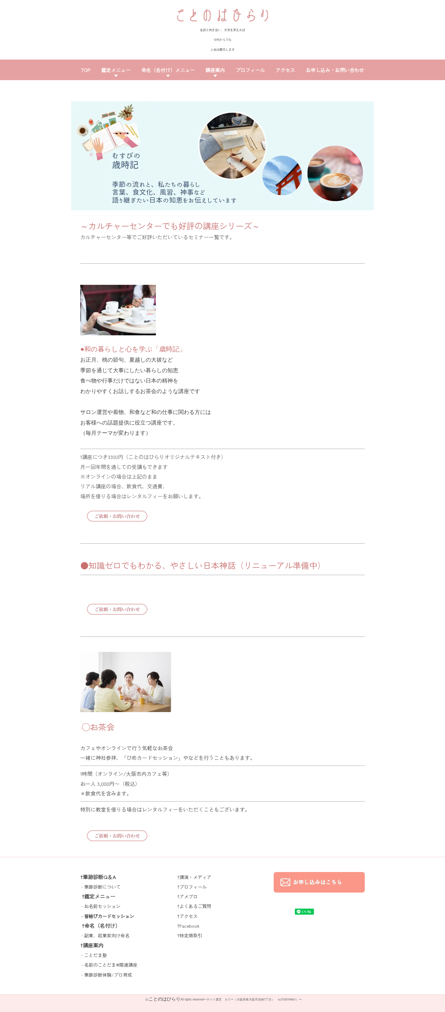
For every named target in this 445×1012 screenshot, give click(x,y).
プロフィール (250, 69)
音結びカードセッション (109, 916)
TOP (86, 69)
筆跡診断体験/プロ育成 (108, 974)
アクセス (285, 69)
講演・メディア (195, 877)
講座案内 (215, 69)
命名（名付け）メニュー (168, 69)
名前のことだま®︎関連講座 (110, 965)
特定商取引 (191, 935)
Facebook (189, 926)
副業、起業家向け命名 (107, 935)
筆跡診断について (102, 886)
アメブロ (189, 896)
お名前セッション (102, 906)
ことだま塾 (95, 955)
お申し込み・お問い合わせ (335, 69)
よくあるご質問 (195, 906)
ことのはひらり (164, 998)
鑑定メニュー (115, 69)
